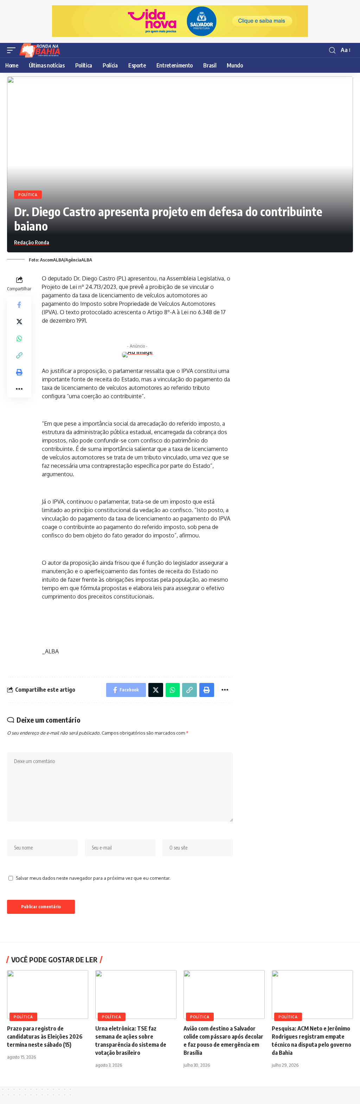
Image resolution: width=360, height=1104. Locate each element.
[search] (332, 50)
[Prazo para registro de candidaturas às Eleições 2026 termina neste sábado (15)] (47, 994)
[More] (19, 389)
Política (28, 195)
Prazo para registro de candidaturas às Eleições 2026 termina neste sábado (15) (45, 1036)
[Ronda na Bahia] (42, 50)
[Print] (19, 372)
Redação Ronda (31, 242)
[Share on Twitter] (19, 321)
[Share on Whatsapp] (19, 338)
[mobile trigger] (13, 50)
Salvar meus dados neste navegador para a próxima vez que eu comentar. (93, 878)
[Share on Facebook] (19, 304)
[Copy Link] (19, 355)
